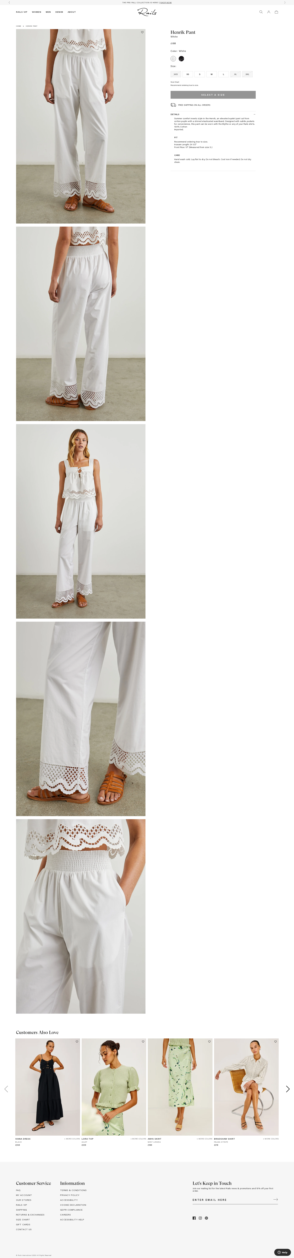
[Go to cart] (276, 11)
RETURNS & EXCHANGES (30, 1214)
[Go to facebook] (194, 1218)
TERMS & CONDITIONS (73, 1190)
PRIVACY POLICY (69, 1195)
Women (36, 11)
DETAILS (175, 114)
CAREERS (65, 1214)
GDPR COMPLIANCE (71, 1209)
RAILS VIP (21, 1204)
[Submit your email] (275, 1200)
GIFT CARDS (23, 1224)
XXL (247, 74)
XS (188, 74)
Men (48, 11)
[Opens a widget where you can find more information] (282, 1252)
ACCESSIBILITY (69, 1199)
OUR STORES (23, 1199)
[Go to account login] (268, 11)
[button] (142, 32)
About (72, 11)
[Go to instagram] (200, 1218)
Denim (59, 11)
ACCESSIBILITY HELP (72, 1219)
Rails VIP (21, 11)
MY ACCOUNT (24, 1195)
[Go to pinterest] (206, 1218)
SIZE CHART (23, 1219)
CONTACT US (24, 1229)
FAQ (18, 1190)
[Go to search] (261, 11)
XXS (176, 74)
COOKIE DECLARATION (73, 1204)
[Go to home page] (147, 12)
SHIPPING (21, 1209)
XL (235, 74)
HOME (18, 26)
